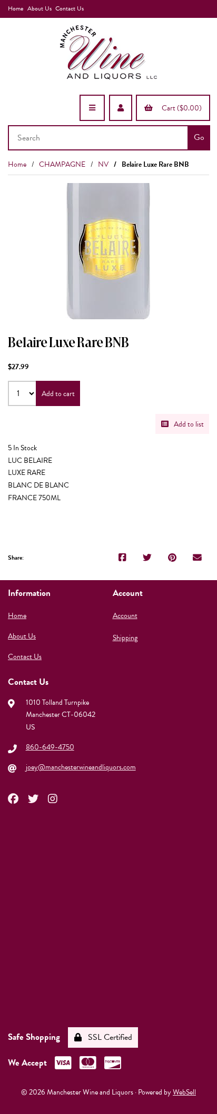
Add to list (187, 424)
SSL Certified (108, 1037)
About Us (39, 8)
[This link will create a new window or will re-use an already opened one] (122, 558)
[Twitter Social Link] (33, 797)
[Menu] (92, 108)
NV (103, 164)
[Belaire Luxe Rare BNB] (108, 251)
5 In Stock (22, 447)
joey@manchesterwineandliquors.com (81, 767)
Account (125, 615)
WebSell (184, 1092)
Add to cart (58, 393)
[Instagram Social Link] (52, 797)
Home (15, 8)
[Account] (120, 108)
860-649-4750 (50, 747)
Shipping (125, 637)
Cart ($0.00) (180, 108)
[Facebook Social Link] (13, 797)
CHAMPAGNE (62, 164)
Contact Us (69, 8)
